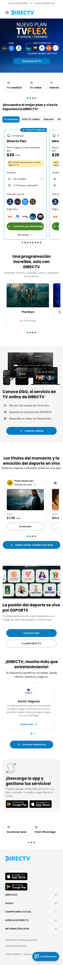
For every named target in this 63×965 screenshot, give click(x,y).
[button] (27, 98)
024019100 (49, 3)
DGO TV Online (31, 119)
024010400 (22, 3)
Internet (49, 119)
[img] (7, 12)
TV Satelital (11, 119)
